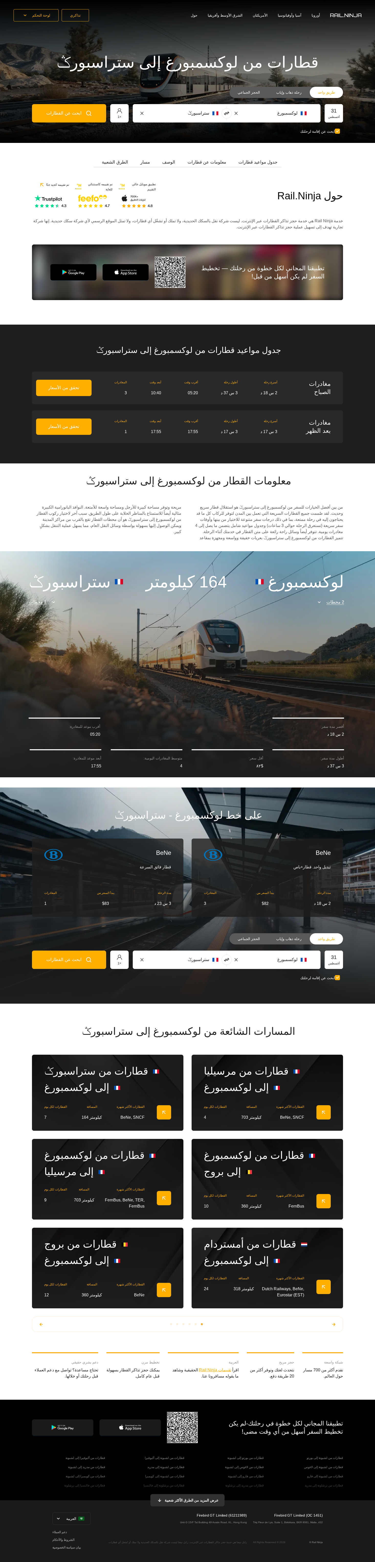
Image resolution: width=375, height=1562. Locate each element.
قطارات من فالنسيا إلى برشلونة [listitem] (84, 1485)
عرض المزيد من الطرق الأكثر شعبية (191, 1500)
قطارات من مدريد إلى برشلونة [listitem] (244, 1485)
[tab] (258, 162)
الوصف (168, 162)
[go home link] (345, 15)
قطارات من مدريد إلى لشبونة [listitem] (86, 1467)
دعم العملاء (59, 1532)
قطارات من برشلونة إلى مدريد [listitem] (324, 1485)
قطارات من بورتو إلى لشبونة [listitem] (245, 1458)
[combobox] (278, 113)
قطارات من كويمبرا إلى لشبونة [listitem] (85, 1476)
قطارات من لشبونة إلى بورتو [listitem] (325, 1458)
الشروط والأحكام (63, 1540)
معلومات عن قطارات (207, 162)
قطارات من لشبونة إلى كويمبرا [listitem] (164, 1476)
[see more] (164, 1112)
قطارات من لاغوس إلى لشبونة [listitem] (244, 1467)
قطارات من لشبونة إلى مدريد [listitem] (165, 1467)
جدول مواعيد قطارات (258, 162)
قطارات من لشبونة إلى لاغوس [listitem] (323, 1467)
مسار (145, 162)
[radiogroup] (286, 92)
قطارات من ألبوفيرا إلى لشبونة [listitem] (85, 1458)
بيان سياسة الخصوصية (66, 1547)
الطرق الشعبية (115, 162)
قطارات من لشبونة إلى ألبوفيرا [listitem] (164, 1458)
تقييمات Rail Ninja (215, 1370)
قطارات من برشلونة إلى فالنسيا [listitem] (164, 1485)
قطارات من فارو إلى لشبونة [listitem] (246, 1476)
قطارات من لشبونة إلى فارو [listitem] (325, 1476)
